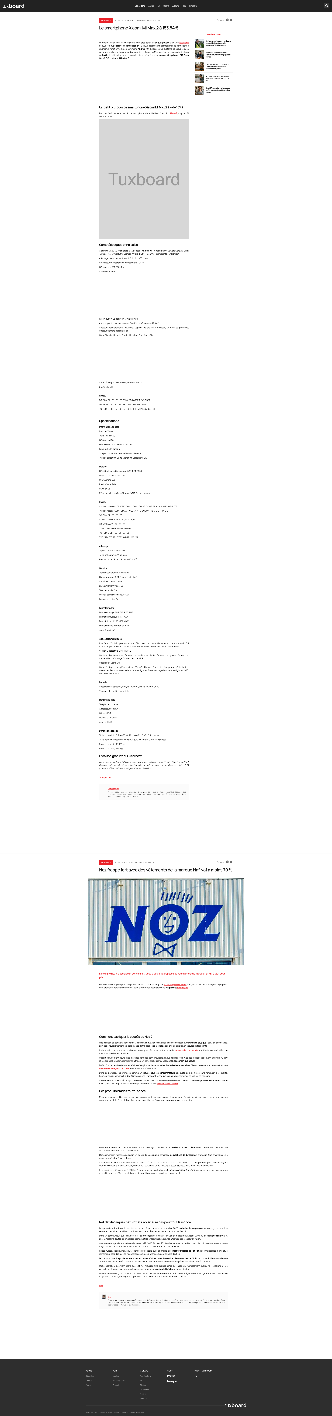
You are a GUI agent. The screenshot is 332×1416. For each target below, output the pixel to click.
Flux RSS (125, 1412)
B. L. (126, 862)
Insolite (116, 1376)
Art (141, 1380)
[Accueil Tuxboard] (14, 6)
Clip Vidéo (90, 1376)
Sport (166, 5)
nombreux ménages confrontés (114, 1068)
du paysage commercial (175, 984)
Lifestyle (193, 5)
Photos (88, 1385)
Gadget (116, 1385)
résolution (184, 42)
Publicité (143, 1394)
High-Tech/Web (203, 1370)
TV (196, 1375)
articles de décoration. (167, 1083)
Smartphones (105, 777)
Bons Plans (140, 5)
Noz (101, 1285)
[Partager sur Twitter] (231, 20)
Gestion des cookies (137, 1412)
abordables (182, 987)
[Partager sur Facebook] (227, 20)
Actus (151, 5)
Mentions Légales (106, 1412)
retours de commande (186, 1050)
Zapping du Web (119, 1380)
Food (184, 5)
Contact (117, 1412)
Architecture (145, 1376)
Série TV (143, 1398)
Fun (158, 5)
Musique (172, 1381)
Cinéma (89, 1380)
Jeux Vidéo (144, 1389)
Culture (175, 5)
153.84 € (173, 113)
